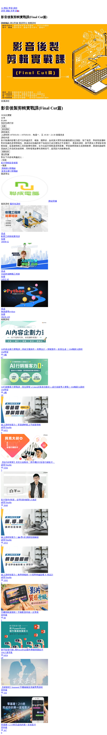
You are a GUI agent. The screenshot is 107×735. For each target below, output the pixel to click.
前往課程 (5, 129)
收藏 (3, 126)
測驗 (8, 11)
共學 (12, 11)
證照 (3, 11)
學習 (10, 8)
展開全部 (5, 152)
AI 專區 (4, 8)
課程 (15, 8)
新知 (17, 11)
